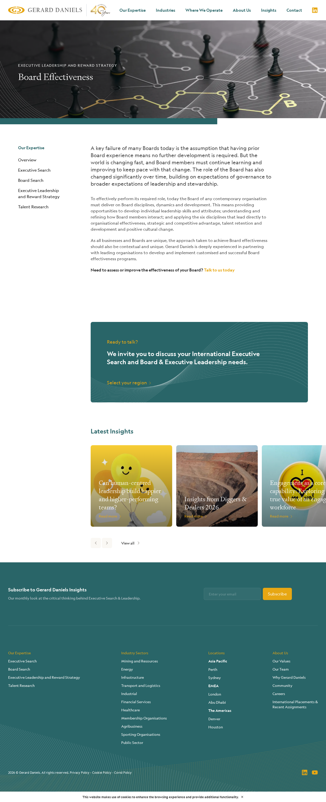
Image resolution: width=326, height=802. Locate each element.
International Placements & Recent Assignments (295, 704)
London (214, 694)
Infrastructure (132, 677)
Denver (214, 718)
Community (282, 685)
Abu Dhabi (217, 702)
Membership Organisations (144, 718)
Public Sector (132, 742)
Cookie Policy (101, 772)
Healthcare (130, 710)
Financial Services (136, 701)
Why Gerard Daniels (289, 677)
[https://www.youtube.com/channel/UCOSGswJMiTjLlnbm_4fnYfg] (315, 772)
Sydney (214, 677)
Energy (127, 669)
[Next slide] (107, 543)
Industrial (129, 693)
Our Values (281, 661)
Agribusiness (131, 726)
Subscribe (277, 593)
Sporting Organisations (140, 734)
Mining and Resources (139, 661)
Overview (27, 159)
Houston (215, 727)
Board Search (31, 180)
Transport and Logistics (140, 685)
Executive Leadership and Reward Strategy (44, 677)
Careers (279, 693)
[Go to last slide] (96, 543)
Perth (212, 669)
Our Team (281, 669)
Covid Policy (123, 772)
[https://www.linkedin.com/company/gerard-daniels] (315, 10)
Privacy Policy (79, 772)
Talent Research (33, 206)
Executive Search (34, 170)
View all (127, 543)
